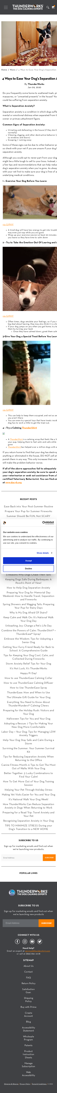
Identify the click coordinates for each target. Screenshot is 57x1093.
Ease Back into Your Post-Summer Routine (28, 506)
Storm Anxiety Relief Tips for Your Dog (28, 664)
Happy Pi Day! (28, 673)
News (12, 70)
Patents (28, 1045)
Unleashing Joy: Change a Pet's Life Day (28, 626)
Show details (43, 553)
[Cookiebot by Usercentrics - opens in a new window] (42, 523)
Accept (28, 561)
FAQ (28, 978)
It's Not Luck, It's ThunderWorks (28, 668)
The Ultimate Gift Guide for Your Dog (29, 697)
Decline (28, 568)
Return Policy (29, 983)
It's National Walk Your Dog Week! (28, 799)
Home (4, 70)
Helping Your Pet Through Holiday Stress (28, 790)
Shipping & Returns (11, 1084)
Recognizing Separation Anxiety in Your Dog (28, 821)
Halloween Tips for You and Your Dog (28, 719)
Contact (28, 972)
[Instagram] (24, 943)
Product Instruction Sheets (28, 1054)
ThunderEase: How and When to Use (28, 692)
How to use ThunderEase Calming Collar (28, 678)
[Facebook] (17, 943)
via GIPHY (8, 225)
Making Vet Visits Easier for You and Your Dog (28, 795)
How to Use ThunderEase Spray (28, 688)
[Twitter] (39, 943)
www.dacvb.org (13, 482)
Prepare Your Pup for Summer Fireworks (28, 511)
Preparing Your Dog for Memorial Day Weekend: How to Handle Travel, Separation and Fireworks (28, 596)
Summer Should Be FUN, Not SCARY (28, 516)
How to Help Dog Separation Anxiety (28, 588)
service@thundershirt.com (37, 951)
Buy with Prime (28, 1007)
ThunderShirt (29, 428)
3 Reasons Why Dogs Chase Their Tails (28, 575)
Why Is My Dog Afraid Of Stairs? (28, 613)
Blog (28, 1022)
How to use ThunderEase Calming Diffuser (28, 683)
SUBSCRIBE (49, 858)
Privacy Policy (25, 1084)
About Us (29, 966)
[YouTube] (32, 943)
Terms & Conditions (39, 1084)
